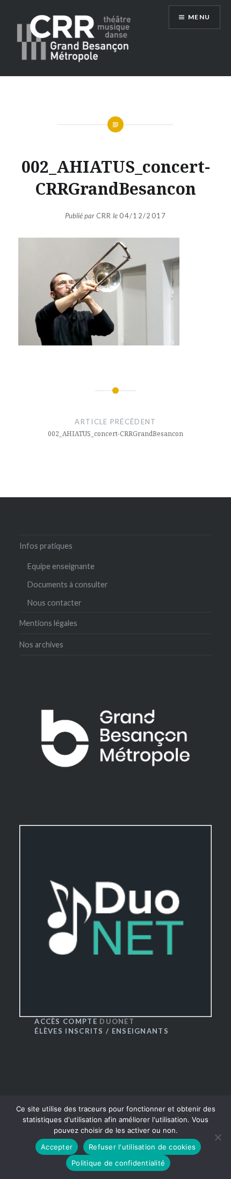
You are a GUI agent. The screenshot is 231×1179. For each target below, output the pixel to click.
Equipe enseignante (61, 566)
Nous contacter (54, 602)
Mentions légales (48, 623)
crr (104, 215)
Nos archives (41, 644)
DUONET (84, 1021)
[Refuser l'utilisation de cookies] (217, 1137)
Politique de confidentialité (118, 1163)
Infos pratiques (46, 545)
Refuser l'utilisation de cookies (142, 1147)
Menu (199, 17)
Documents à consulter (67, 584)
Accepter (57, 1147)
